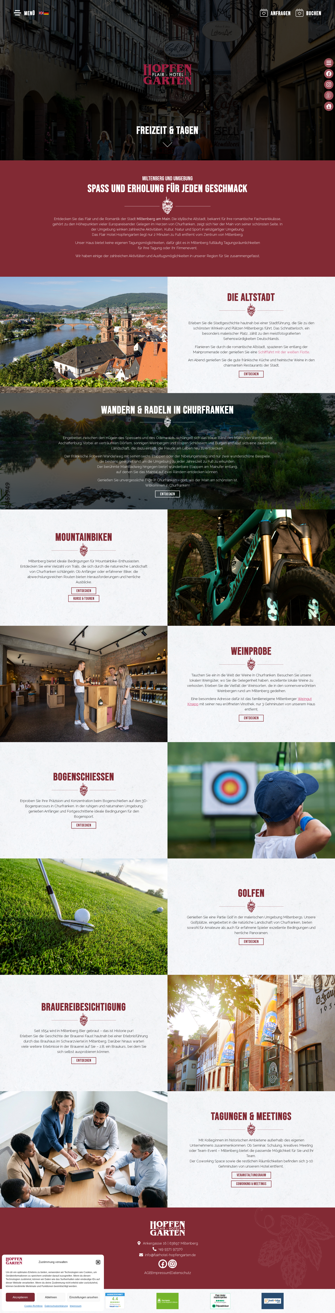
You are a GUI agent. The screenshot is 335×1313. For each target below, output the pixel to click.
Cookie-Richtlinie (33, 1306)
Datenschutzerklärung (56, 1306)
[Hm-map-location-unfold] (328, 95)
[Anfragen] (264, 13)
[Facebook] (328, 73)
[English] (41, 13)
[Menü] (17, 13)
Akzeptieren (20, 1297)
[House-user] (328, 106)
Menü (29, 13)
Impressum (75, 1306)
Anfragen (281, 13)
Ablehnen (51, 1297)
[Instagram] (328, 84)
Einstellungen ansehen (83, 1297)
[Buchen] (299, 13)
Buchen (313, 13)
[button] (98, 1262)
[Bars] (328, 62)
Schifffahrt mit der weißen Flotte (283, 352)
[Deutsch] (46, 13)
